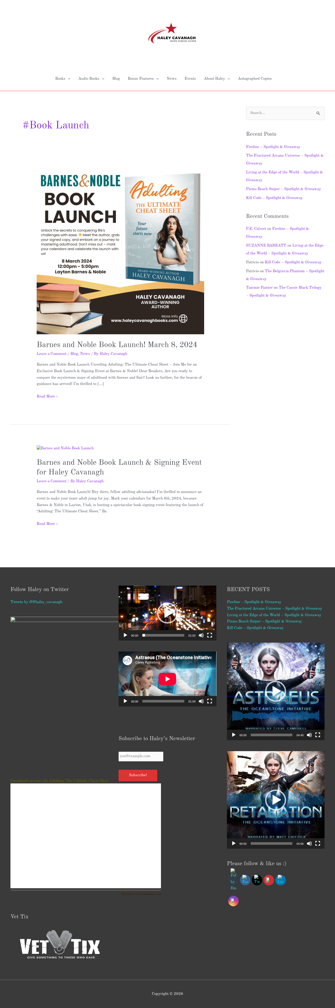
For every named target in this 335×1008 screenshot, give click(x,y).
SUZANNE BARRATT (266, 246)
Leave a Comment (51, 354)
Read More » (47, 396)
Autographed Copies (255, 79)
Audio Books (88, 79)
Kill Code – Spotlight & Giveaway (274, 198)
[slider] (163, 635)
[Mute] (201, 635)
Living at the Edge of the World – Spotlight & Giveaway (274, 615)
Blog (116, 79)
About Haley (214, 79)
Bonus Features (141, 79)
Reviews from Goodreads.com (141, 894)
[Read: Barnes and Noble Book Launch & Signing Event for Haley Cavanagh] (65, 448)
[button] (167, 613)
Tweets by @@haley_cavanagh (36, 602)
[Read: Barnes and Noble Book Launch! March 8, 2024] (120, 250)
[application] (167, 613)
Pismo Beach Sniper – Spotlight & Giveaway (283, 189)
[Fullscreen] (209, 635)
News (172, 79)
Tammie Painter (259, 288)
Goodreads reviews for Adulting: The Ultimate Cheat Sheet (59, 780)
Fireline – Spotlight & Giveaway (273, 147)
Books (60, 79)
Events (190, 79)
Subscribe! (138, 775)
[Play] (125, 635)
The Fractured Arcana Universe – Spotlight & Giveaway (274, 609)
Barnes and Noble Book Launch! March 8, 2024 (117, 345)
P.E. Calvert (256, 229)
